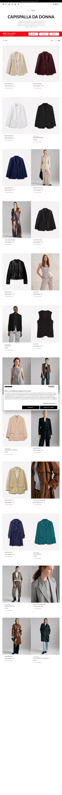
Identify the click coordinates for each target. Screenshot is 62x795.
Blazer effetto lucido (38, 187)
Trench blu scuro (8, 552)
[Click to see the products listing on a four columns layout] (57, 40)
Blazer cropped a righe (10, 606)
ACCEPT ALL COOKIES (49, 407)
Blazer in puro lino (9, 83)
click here (55, 398)
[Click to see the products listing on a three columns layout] (59, 40)
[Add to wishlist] (4, 46)
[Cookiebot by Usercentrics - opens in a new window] (49, 387)
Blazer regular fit (37, 554)
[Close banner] (56, 386)
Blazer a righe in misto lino (39, 604)
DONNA (33, 34)
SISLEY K (54, 34)
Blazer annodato (37, 448)
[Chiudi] (59, 1)
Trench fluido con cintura (39, 500)
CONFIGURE (30, 407)
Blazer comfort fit (9, 500)
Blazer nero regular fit (38, 137)
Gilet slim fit (36, 344)
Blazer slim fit (8, 345)
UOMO (43, 34)
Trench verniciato (9, 656)
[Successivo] (47, 1)
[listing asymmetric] (55, 40)
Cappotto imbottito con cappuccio (41, 658)
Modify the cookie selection (49, 403)
